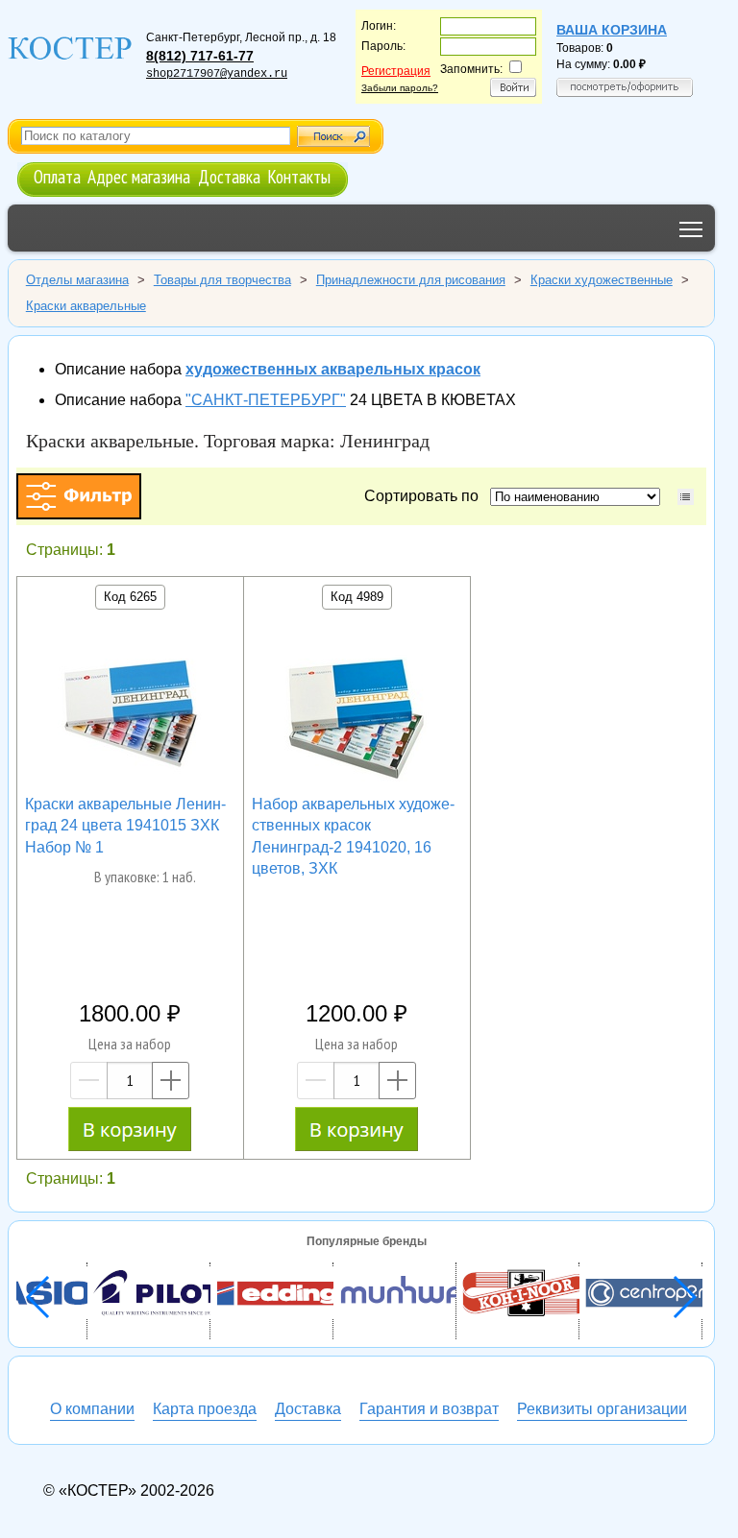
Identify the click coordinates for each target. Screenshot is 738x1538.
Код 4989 (357, 596)
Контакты (299, 176)
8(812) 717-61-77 (200, 55)
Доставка (229, 176)
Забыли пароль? (399, 88)
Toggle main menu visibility (691, 228)
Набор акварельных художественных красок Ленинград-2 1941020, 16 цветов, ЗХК (353, 836)
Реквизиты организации (602, 1409)
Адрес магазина (138, 176)
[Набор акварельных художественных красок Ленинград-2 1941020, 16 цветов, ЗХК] (356, 718)
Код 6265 (130, 596)
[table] (685, 497)
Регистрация (395, 71)
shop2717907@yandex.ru (216, 74)
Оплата (57, 176)
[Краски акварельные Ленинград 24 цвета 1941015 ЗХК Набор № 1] (130, 718)
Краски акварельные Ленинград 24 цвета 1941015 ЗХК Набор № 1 (125, 825)
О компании (92, 1409)
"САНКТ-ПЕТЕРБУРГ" (265, 400)
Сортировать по (425, 496)
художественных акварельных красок (332, 369)
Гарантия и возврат (429, 1409)
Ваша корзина (611, 29)
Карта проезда (205, 1409)
